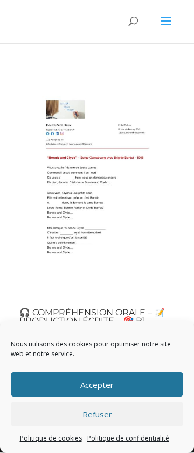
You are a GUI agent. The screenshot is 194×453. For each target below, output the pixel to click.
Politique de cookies (51, 438)
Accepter (97, 384)
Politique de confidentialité (128, 438)
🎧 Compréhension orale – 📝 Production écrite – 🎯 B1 (92, 316)
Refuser (97, 414)
